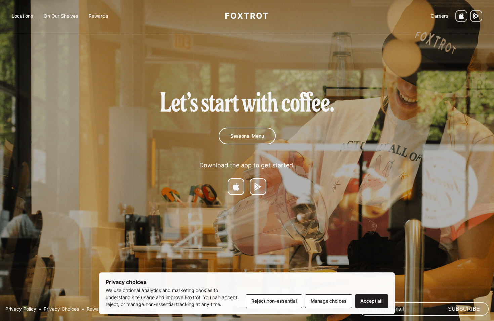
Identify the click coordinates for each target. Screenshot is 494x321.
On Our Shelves (61, 16)
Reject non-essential (274, 301)
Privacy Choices (61, 309)
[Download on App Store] (236, 186)
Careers (439, 16)
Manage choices (329, 301)
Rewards (98, 16)
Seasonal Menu (247, 136)
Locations (22, 16)
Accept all (371, 301)
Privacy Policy (20, 309)
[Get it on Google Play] (476, 16)
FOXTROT (247, 16)
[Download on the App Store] (461, 16)
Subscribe (464, 309)
